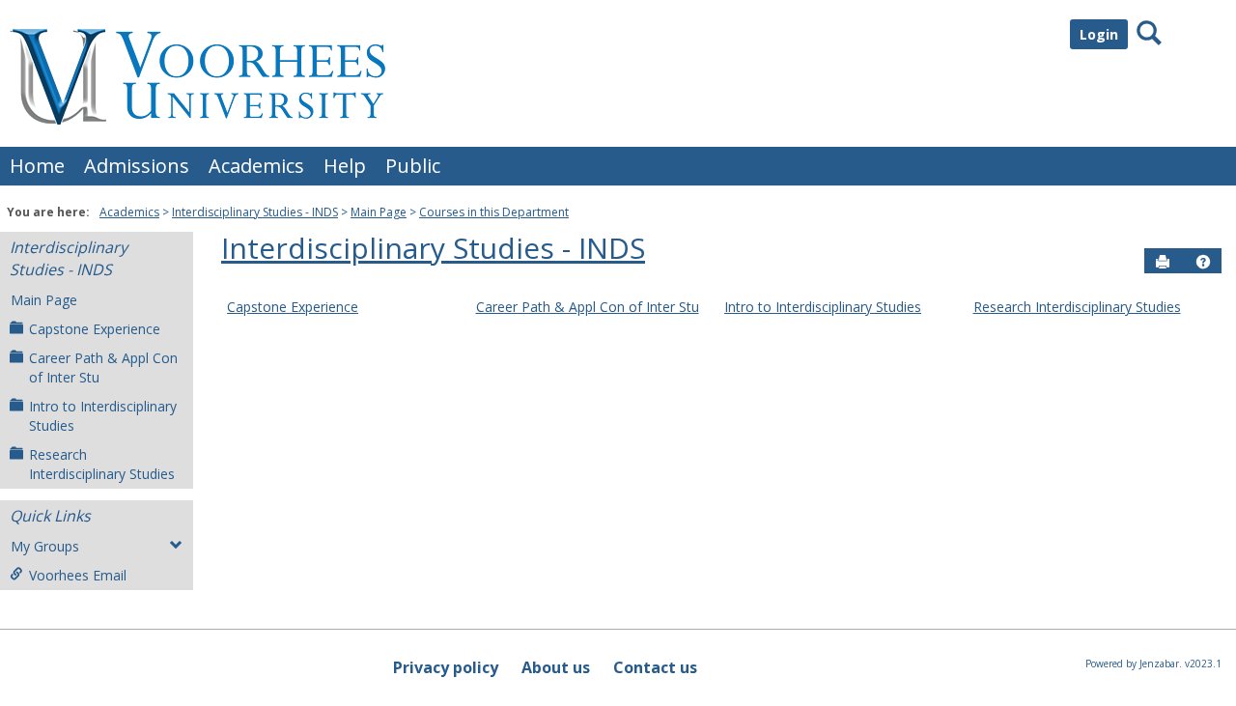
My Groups (45, 546)
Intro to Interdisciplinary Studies (103, 416)
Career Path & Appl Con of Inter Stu (103, 367)
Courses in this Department (494, 212)
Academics (256, 166)
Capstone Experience (94, 329)
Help (344, 166)
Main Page (379, 212)
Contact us (655, 667)
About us (555, 667)
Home (37, 166)
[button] (1203, 261)
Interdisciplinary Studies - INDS (255, 212)
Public (412, 166)
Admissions (136, 166)
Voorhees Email (77, 575)
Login (1099, 34)
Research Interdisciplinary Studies (102, 464)
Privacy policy (445, 667)
